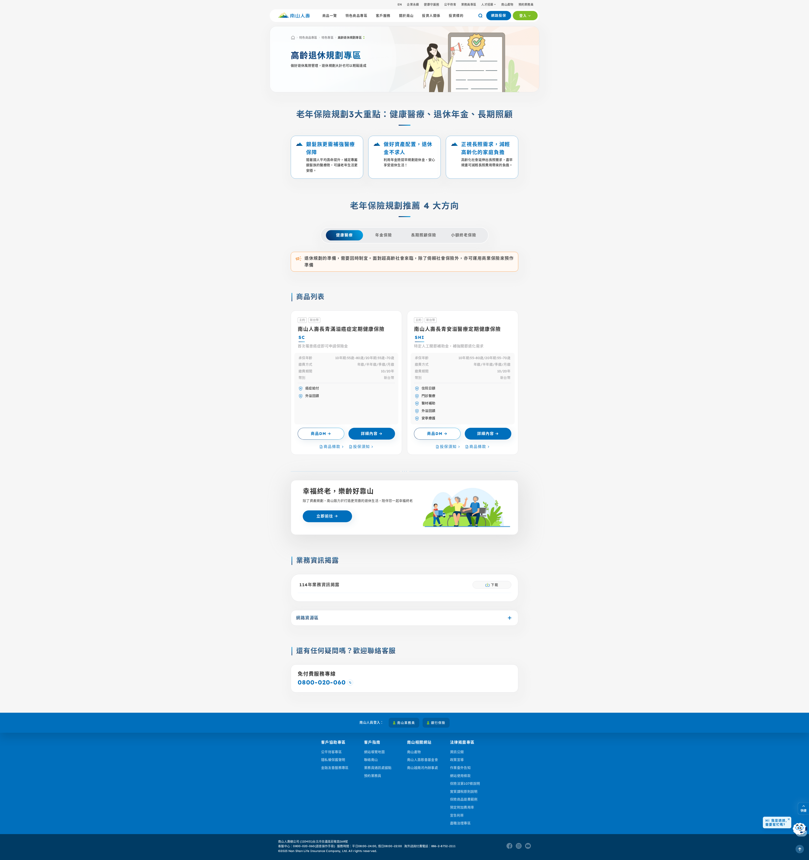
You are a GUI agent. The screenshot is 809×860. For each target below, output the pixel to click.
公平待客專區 (331, 752)
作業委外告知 (460, 768)
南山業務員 (406, 723)
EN (400, 4)
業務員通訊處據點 (378, 768)
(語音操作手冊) (325, 846)
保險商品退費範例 (464, 799)
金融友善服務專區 (335, 768)
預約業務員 (525, 4)
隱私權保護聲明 (333, 760)
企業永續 (413, 4)
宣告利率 (457, 815)
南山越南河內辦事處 (422, 768)
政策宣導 (457, 760)
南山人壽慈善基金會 (422, 760)
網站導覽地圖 (374, 752)
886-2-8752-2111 (443, 846)
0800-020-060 (304, 846)
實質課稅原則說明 (464, 791)
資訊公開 (457, 752)
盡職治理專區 (460, 823)
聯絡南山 (371, 760)
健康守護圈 (431, 4)
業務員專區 (468, 4)
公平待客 (450, 4)
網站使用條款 (460, 776)
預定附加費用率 (462, 807)
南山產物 (507, 4)
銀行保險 (438, 723)
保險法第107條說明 (465, 783)
